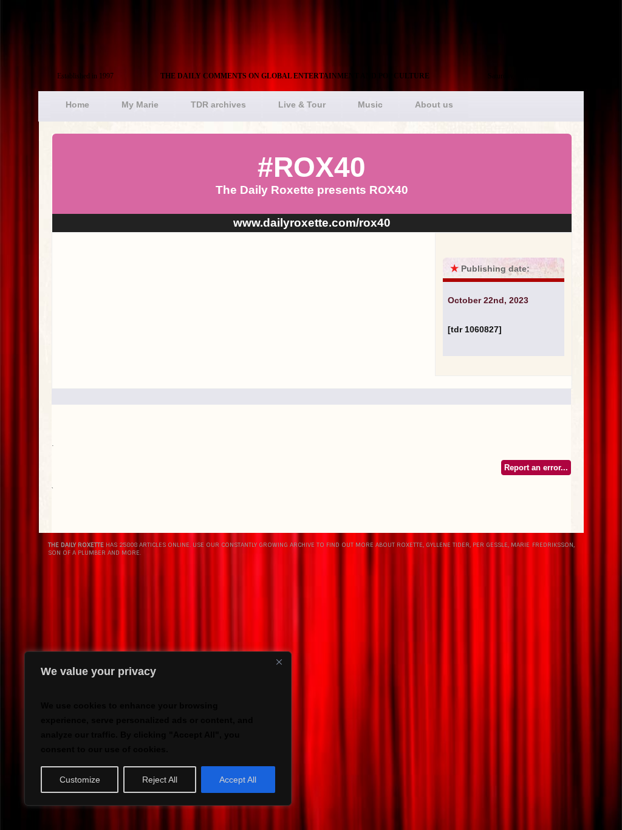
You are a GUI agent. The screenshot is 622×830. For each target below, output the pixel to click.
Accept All (237, 779)
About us (434, 104)
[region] (158, 728)
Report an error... (536, 467)
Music (370, 104)
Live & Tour (302, 104)
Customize (80, 779)
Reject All (159, 779)
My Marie (140, 104)
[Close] (279, 661)
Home (77, 104)
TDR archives (218, 104)
